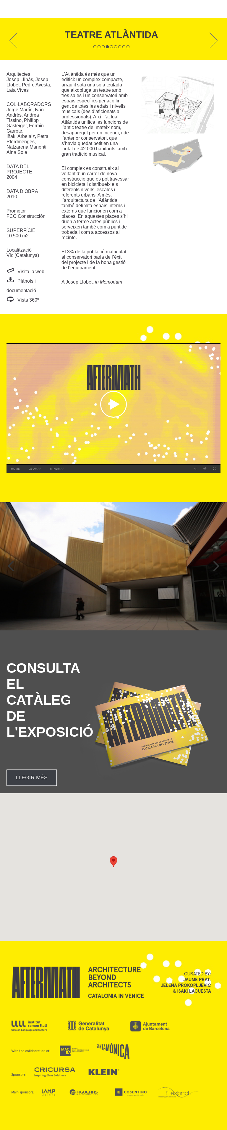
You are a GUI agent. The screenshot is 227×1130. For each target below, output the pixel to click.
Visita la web (30, 271)
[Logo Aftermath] (20, 8)
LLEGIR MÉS (32, 777)
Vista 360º (28, 299)
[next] (215, 566)
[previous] (12, 566)
